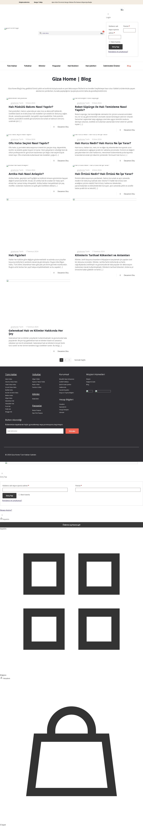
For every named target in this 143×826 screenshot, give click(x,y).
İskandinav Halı (9, 401)
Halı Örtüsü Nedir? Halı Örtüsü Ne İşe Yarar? (104, 174)
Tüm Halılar (11, 374)
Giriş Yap (9, 496)
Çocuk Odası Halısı (10, 387)
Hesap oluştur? (6, 510)
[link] (89, 394)
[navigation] (71, 521)
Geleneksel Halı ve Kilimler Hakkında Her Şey (36, 332)
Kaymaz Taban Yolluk (38, 382)
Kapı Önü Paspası (37, 413)
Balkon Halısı (9, 395)
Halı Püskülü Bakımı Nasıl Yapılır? (31, 106)
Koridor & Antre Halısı (11, 393)
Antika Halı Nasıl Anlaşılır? (26, 174)
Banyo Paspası (36, 410)
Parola (78, 485)
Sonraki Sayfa (80, 360)
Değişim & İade (90, 382)
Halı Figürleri (17, 255)
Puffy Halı (8, 409)
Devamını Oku (63, 127)
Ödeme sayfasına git (71, 525)
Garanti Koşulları (64, 390)
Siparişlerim (62, 407)
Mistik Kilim (35, 399)
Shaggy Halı (8, 412)
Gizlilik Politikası (64, 382)
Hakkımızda (62, 387)
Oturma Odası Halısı (11, 382)
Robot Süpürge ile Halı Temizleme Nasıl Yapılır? (101, 108)
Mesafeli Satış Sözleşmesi (66, 379)
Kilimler (36, 394)
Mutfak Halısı (9, 390)
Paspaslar (37, 405)
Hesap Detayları (64, 410)
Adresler (61, 412)
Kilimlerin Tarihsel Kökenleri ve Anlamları (102, 255)
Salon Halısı (8, 379)
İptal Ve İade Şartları (65, 384)
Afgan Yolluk (36, 379)
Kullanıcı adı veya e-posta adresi (16, 485)
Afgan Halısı (8, 398)
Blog (87, 384)
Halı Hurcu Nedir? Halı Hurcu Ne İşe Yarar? (103, 143)
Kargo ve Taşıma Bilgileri (66, 393)
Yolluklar (36, 374)
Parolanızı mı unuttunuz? (12, 500)
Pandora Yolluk (36, 387)
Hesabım (62, 404)
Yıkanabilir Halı (9, 404)
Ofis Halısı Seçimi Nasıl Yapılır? (29, 143)
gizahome (15, 103)
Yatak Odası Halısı (10, 384)
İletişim (88, 379)
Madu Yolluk (35, 384)
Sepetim (3, 529)
